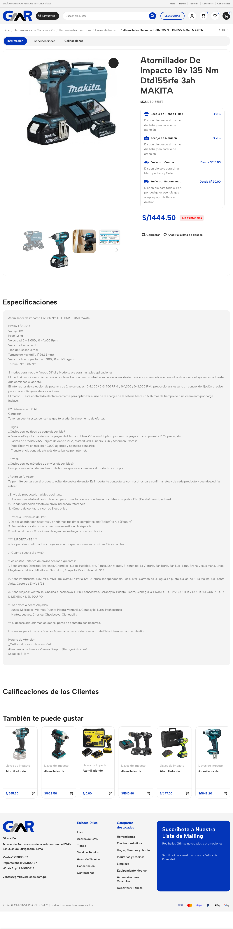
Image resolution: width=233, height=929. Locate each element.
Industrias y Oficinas (130, 857)
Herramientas (126, 836)
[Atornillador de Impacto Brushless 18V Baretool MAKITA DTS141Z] (213, 744)
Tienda (81, 845)
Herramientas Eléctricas (75, 30)
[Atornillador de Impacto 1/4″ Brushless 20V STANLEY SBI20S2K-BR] (97, 743)
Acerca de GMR (87, 839)
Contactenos (85, 873)
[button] (26, 250)
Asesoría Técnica (88, 859)
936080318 (26, 868)
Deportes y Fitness (130, 888)
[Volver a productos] (223, 30)
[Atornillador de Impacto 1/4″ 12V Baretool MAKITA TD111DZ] (20, 744)
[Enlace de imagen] (18, 826)
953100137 (20, 857)
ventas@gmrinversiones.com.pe (25, 877)
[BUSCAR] (152, 15)
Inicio (6, 30)
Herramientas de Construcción (34, 30)
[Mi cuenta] (192, 16)
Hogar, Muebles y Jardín (133, 850)
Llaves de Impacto (107, 30)
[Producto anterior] (219, 30)
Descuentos (172, 15)
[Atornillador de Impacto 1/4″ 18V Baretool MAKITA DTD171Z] (58, 744)
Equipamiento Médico (132, 870)
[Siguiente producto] (228, 30)
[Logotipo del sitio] (17, 15)
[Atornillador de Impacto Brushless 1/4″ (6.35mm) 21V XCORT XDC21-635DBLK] (174, 744)
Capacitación (86, 866)
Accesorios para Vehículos (128, 879)
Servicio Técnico (88, 852)
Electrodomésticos (130, 843)
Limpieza (123, 863)
